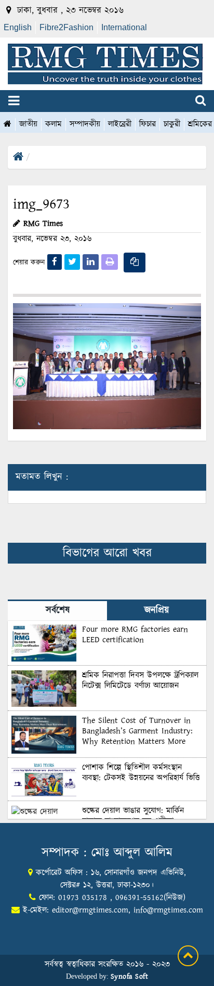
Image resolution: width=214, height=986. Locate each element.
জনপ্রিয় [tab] (156, 610)
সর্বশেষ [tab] (58, 610)
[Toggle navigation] (13, 101)
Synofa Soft (130, 976)
